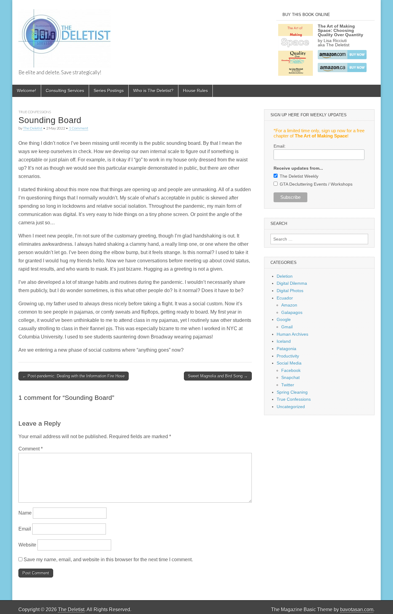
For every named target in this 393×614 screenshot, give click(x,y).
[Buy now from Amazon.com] (342, 57)
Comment (30, 448)
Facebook (291, 370)
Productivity (288, 355)
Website (27, 544)
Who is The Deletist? (153, 90)
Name (25, 513)
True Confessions (34, 112)
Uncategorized (291, 406)
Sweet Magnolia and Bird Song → (218, 376)
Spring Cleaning (292, 392)
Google (284, 319)
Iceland (284, 341)
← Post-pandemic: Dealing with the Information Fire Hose (73, 376)
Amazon (289, 305)
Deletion (285, 276)
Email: (280, 146)
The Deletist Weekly (299, 176)
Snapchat (290, 377)
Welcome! (26, 90)
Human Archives (292, 334)
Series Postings (109, 90)
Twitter (287, 384)
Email (24, 528)
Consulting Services (65, 90)
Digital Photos (290, 290)
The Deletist (32, 128)
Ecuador (285, 297)
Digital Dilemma (292, 283)
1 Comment (78, 128)
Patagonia (286, 348)
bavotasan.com (356, 609)
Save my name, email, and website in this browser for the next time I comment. (108, 559)
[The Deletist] (64, 35)
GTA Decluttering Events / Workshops (316, 184)
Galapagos (291, 312)
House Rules (195, 90)
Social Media (289, 363)
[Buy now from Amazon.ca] (342, 70)
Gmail (287, 326)
